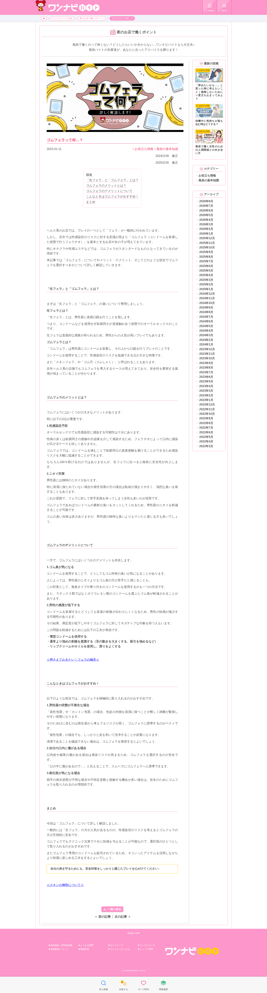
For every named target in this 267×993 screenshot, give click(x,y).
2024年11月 (207, 298)
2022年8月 (206, 423)
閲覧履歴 (163, 985)
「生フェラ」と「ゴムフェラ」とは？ (112, 180)
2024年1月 (206, 344)
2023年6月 (206, 376)
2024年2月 (206, 339)
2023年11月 (207, 353)
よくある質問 (86, 945)
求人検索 (103, 985)
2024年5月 (206, 326)
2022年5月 (206, 436)
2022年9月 (206, 418)
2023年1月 (206, 399)
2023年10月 (207, 358)
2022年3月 (206, 446)
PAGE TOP (134, 933)
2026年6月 (206, 210)
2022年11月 (207, 409)
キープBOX (143, 985)
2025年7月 (206, 261)
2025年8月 (206, 256)
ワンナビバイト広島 (62, 18)
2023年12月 (207, 349)
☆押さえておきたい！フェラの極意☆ (73, 659)
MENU (224, 8)
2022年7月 (206, 427)
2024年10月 (207, 302)
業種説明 (84, 949)
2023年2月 (206, 395)
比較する (123, 985)
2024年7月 (206, 316)
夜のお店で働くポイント (92, 18)
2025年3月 (206, 279)
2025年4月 (206, 275)
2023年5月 (206, 381)
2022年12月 (207, 404)
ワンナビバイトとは (120, 949)
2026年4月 (206, 219)
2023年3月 (206, 390)
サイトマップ (116, 945)
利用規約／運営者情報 (61, 945)
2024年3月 (206, 335)
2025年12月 (207, 238)
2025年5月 (206, 270)
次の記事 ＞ (123, 916)
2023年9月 (206, 363)
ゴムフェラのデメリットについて (109, 191)
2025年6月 (206, 266)
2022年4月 (206, 441)
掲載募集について (59, 949)
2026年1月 (206, 233)
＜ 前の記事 (102, 916)
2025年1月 (206, 289)
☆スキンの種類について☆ (65, 885)
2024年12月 (207, 293)
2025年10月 (207, 247)
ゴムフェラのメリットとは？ (106, 185)
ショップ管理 (146, 949)
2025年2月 (206, 284)
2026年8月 (206, 201)
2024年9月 (206, 307)
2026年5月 (206, 215)
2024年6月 (206, 321)
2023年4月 (206, 386)
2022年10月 (207, 413)
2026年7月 (206, 205)
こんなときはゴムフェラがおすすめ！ (112, 196)
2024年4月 (206, 330)
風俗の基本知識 (209, 180)
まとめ (90, 202)
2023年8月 (206, 367)
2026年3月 (206, 224)
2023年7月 (206, 372)
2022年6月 (206, 432)
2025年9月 (206, 252)
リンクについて (147, 945)
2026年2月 (206, 228)
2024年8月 (206, 312)
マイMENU (209, 8)
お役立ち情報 (207, 175)
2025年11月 (207, 242)
